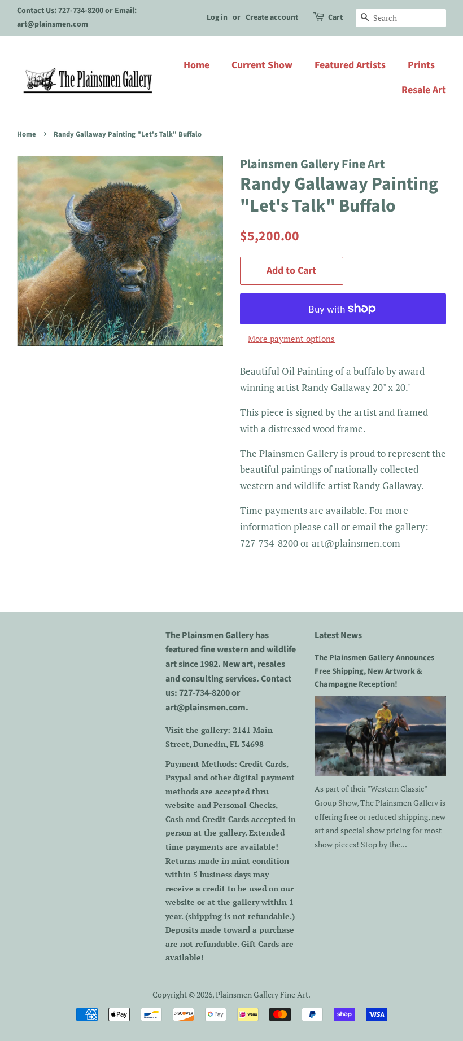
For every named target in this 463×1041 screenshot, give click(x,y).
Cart (335, 17)
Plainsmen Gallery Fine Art (262, 994)
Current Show (261, 65)
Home (196, 65)
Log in (217, 17)
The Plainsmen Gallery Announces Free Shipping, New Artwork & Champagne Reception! (374, 670)
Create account (272, 17)
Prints (421, 65)
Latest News (338, 635)
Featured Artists (350, 65)
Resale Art (423, 90)
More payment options (291, 338)
